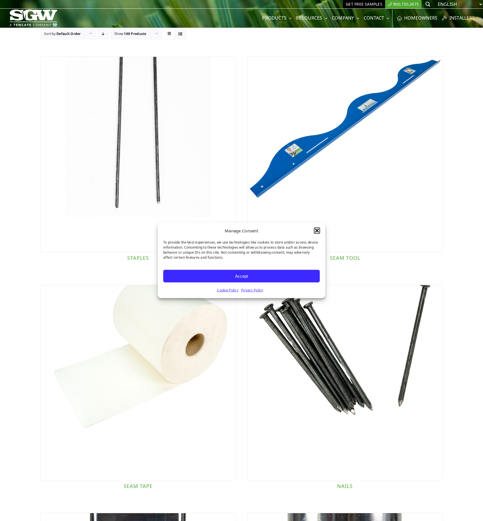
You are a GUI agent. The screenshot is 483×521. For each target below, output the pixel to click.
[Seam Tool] (345, 154)
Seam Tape (138, 486)
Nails (345, 486)
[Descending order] (103, 33)
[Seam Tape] (138, 382)
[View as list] (180, 33)
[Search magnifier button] (428, 4)
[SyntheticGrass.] (33, 11)
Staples (138, 257)
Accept (241, 276)
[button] (317, 230)
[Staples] (138, 154)
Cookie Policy (227, 290)
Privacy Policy (252, 290)
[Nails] (345, 382)
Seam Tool (345, 257)
